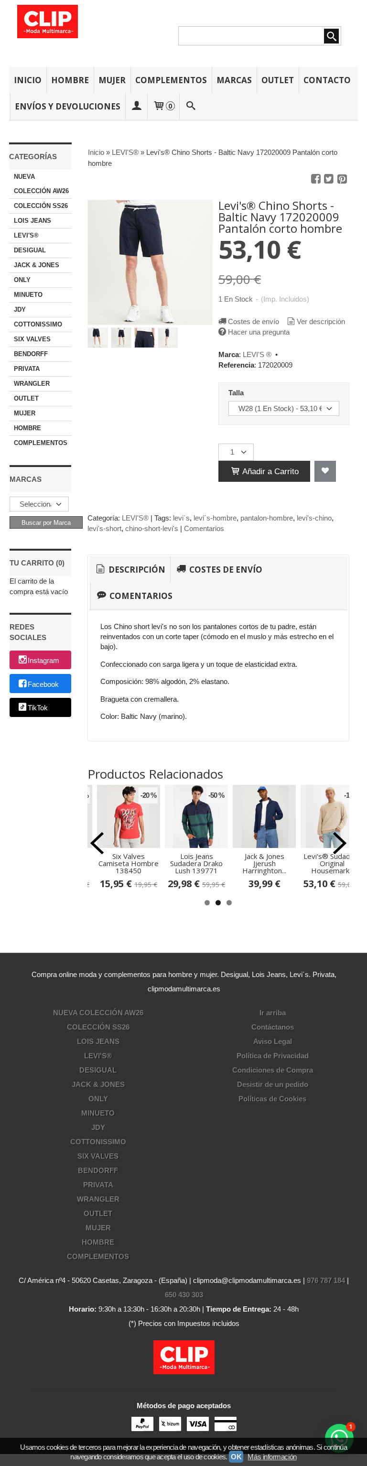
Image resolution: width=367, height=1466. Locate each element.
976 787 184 (326, 1280)
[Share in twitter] (328, 179)
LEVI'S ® (257, 354)
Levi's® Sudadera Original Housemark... (332, 863)
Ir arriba (272, 1013)
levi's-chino (314, 518)
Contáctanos (272, 1027)
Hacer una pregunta (259, 332)
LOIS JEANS (32, 220)
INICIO (28, 80)
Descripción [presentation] (136, 569)
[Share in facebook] (316, 179)
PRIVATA (27, 368)
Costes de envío (253, 321)
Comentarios (204, 528)
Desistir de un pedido (272, 1084)
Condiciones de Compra (272, 1070)
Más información (272, 1457)
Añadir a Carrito (269, 471)
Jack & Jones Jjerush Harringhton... (264, 863)
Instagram (43, 660)
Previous (97, 843)
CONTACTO (327, 80)
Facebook (43, 684)
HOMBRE (70, 80)
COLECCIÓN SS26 (41, 205)
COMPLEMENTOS (171, 80)
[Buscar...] (191, 106)
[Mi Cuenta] (136, 106)
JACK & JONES (36, 265)
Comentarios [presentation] (140, 595)
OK (236, 1457)
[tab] (129, 569)
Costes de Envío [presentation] (224, 569)
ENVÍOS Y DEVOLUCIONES (67, 106)
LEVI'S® (26, 235)
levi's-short (104, 528)
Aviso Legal (272, 1041)
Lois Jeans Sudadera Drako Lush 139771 (196, 863)
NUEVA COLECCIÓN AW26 (41, 184)
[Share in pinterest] (342, 179)
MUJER (112, 80)
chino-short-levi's (151, 528)
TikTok (38, 708)
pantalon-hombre (266, 518)
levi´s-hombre (215, 518)
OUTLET (277, 80)
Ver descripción (321, 321)
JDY (20, 309)
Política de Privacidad (273, 1056)
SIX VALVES (32, 339)
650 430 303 (184, 1295)
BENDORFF (31, 354)
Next (339, 843)
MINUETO (28, 294)
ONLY (22, 279)
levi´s (181, 518)
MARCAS (234, 80)
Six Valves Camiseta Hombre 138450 (128, 863)
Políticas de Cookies (272, 1099)
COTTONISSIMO (38, 324)
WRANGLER (32, 383)
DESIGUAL (30, 250)
